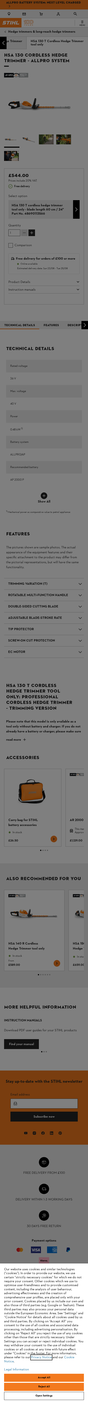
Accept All (44, 1378)
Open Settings (44, 1396)
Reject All (44, 1387)
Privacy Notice (41, 1357)
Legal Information (16, 1369)
